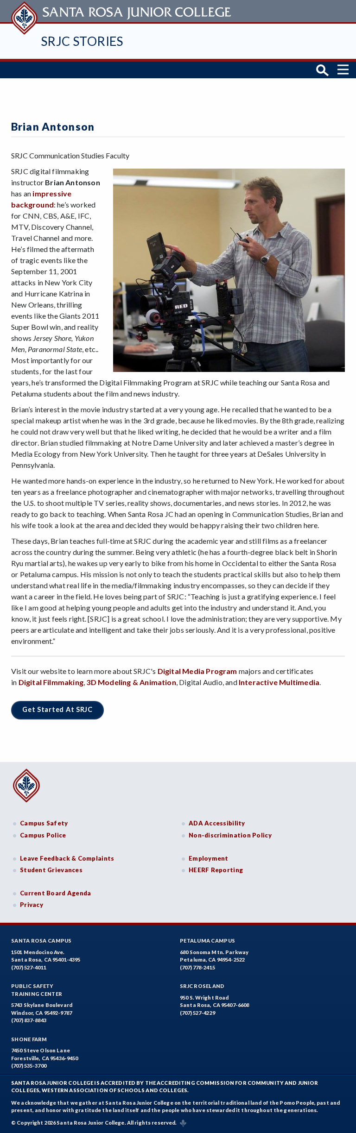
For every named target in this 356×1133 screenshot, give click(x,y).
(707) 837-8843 (28, 1020)
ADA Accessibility (217, 823)
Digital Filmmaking (51, 682)
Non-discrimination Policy (230, 835)
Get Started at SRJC (57, 709)
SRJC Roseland (202, 986)
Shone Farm (29, 1039)
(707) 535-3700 (28, 1066)
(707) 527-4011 (28, 967)
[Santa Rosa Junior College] (122, 11)
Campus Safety (44, 823)
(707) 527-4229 (197, 1013)
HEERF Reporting (216, 870)
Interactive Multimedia (279, 682)
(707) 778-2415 (197, 967)
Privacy (31, 904)
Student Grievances (51, 870)
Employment (209, 858)
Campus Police (43, 835)
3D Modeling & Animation (131, 682)
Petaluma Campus (207, 941)
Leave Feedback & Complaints (67, 858)
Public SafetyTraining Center (36, 990)
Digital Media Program (197, 671)
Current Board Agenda (55, 893)
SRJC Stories (82, 41)
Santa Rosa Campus (41, 941)
